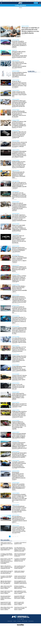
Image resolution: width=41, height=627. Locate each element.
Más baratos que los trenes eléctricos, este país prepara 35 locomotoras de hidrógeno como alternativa (19, 249)
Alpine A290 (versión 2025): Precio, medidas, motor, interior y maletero (6, 587)
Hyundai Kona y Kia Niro (23, 0)
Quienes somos (10, 621)
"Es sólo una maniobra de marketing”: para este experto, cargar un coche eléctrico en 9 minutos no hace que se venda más (19, 309)
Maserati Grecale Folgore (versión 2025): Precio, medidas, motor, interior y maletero (5, 598)
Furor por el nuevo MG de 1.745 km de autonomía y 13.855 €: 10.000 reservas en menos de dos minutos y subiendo (19, 144)
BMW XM (17, 0)
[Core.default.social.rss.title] (23, 619)
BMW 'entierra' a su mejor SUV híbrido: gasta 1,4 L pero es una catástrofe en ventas (19, 405)
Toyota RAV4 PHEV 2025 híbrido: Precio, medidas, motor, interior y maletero (19, 597)
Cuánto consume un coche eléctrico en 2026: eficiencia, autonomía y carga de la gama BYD (19, 94)
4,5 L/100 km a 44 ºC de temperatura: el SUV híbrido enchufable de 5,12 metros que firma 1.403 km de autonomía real (19, 195)
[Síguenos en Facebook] (18, 619)
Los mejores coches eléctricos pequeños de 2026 (20, 543)
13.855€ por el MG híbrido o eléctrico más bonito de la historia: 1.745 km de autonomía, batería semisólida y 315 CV (19, 289)
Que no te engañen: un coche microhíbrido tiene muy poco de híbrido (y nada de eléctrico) (20, 582)
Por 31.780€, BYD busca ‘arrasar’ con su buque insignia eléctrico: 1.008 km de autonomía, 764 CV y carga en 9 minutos (19, 259)
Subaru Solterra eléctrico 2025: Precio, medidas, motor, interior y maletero (6, 608)
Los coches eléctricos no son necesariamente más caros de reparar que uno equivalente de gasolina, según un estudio (19, 340)
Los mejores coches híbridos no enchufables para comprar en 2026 (6, 555)
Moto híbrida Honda (32, 0)
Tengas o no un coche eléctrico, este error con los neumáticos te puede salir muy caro (18, 386)
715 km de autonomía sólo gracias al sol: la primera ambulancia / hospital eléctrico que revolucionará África (18, 174)
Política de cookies (24, 621)
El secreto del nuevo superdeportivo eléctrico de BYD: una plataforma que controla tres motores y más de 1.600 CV (19, 519)
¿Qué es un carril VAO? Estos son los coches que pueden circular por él (20, 555)
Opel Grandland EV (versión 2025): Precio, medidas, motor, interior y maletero (20, 592)
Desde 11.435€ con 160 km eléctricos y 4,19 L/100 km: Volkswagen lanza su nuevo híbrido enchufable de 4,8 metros (18, 486)
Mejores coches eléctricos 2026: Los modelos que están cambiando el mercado (6, 567)
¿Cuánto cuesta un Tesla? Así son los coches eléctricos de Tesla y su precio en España (20, 577)
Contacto (14, 621)
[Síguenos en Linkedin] (21, 619)
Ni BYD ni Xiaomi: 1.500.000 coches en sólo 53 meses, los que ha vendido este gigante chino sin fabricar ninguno (19, 435)
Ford (28, 0)
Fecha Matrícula (30, 621)
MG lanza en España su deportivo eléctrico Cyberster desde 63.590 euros (20, 587)
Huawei (37, 0)
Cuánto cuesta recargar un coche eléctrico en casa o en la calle (6, 543)
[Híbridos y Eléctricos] (20, 617)
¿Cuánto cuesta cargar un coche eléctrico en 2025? (19, 572)
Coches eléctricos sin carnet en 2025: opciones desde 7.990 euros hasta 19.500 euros (6, 572)
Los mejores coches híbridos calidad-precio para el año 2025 (6, 577)
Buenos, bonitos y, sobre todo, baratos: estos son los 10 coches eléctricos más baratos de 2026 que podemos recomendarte (6, 561)
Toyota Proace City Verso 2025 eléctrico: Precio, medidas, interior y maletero (20, 608)
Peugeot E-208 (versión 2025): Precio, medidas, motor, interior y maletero (6, 592)
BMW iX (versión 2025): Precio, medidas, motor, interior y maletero (19, 603)
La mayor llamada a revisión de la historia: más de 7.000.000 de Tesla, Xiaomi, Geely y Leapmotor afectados (19, 368)
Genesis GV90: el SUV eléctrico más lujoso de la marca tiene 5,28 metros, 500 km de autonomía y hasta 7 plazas (19, 377)
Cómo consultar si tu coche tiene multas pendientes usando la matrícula (19, 567)
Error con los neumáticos (7, 0)
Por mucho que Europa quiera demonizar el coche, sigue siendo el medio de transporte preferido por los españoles (19, 455)
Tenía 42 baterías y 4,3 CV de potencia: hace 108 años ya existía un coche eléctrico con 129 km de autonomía (19, 349)
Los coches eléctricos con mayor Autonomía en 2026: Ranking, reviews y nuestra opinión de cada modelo (20, 549)
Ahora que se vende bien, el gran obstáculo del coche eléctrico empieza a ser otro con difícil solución (30, 30)
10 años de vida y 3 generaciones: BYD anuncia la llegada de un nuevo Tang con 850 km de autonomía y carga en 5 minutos (19, 84)
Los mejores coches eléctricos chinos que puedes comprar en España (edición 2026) (6, 548)
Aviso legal (18, 621)
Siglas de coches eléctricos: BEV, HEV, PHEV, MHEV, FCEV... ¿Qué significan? (5, 582)
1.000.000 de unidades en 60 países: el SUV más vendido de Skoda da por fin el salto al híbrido (19, 269)
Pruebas (20, 7)
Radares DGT (13, 0)
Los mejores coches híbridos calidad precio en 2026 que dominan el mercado (20, 560)
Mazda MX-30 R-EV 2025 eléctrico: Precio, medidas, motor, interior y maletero (5, 603)
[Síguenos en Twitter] (19, 619)
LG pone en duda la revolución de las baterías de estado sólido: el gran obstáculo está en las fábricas (19, 74)
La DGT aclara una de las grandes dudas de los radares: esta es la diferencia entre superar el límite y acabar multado (19, 396)
